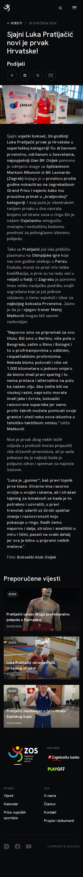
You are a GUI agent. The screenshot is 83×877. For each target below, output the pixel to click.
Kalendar (11, 804)
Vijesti (16, 23)
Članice (50, 804)
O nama (50, 795)
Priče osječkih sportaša (15, 815)
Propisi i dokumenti (59, 820)
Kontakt (50, 812)
